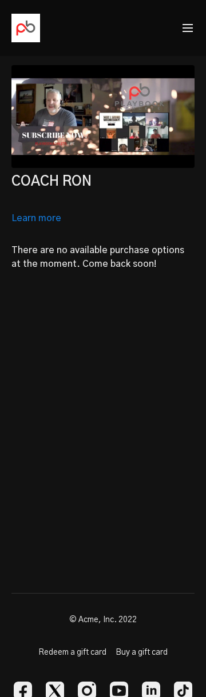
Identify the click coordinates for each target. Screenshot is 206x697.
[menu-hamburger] (188, 28)
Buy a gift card (142, 652)
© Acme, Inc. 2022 (103, 620)
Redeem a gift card (72, 652)
